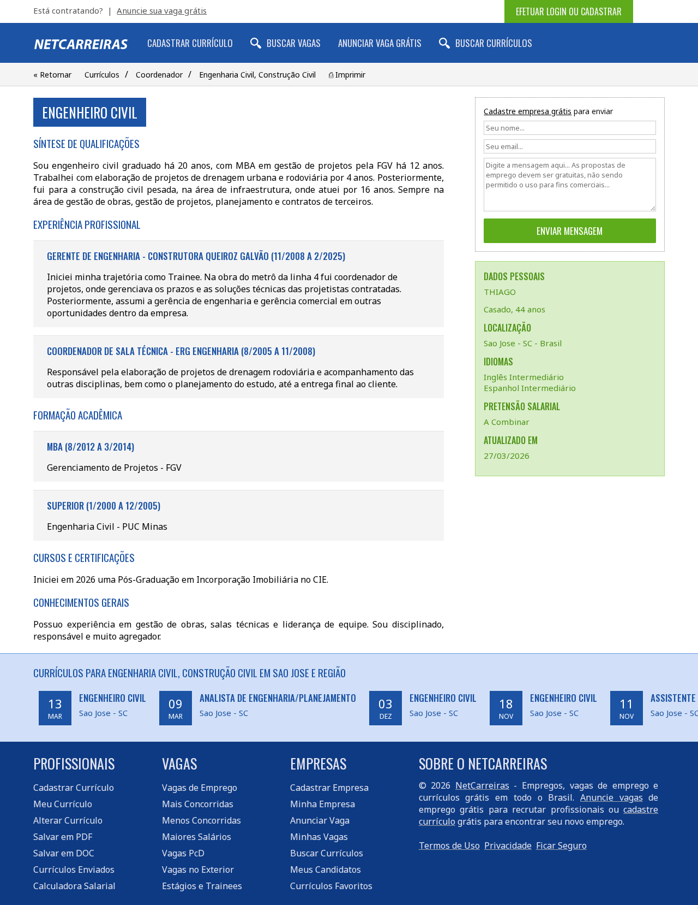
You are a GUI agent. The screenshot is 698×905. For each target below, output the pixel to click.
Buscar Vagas (294, 43)
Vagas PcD (183, 853)
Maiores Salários (196, 837)
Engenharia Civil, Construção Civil (257, 74)
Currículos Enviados (74, 869)
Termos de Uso (449, 845)
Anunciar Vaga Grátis (380, 43)
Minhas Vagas (319, 837)
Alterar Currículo (68, 820)
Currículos (102, 74)
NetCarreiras (482, 785)
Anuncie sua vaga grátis (162, 10)
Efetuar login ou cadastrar (569, 11)
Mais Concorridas (197, 804)
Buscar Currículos (493, 43)
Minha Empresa (322, 804)
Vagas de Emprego (199, 788)
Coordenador (159, 74)
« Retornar (52, 74)
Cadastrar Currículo (190, 43)
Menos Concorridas (201, 820)
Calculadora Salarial (74, 886)
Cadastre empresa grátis (527, 111)
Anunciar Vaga (320, 820)
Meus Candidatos (325, 869)
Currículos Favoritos (331, 886)
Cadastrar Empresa (329, 788)
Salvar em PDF (62, 837)
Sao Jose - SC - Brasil (523, 343)
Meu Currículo (62, 804)
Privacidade (508, 845)
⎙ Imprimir (347, 74)
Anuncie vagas (611, 797)
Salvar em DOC (63, 853)
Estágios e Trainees (202, 886)
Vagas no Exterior (198, 869)
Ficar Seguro (561, 845)
